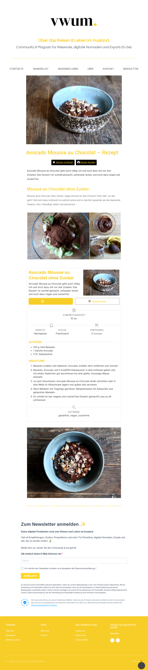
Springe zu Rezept (64, 162)
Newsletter (130, 68)
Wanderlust (41, 68)
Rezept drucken (87, 162)
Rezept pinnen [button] (99, 301)
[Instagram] (112, 640)
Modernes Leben (68, 68)
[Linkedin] (118, 640)
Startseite (16, 68)
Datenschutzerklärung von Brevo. (44, 605)
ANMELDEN (30, 576)
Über (90, 68)
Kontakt (108, 68)
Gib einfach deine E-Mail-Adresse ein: (41, 554)
